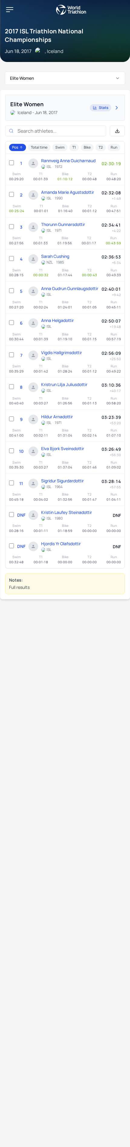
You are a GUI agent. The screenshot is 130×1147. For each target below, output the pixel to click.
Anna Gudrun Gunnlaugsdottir (69, 288)
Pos (15, 147)
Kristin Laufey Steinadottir (66, 512)
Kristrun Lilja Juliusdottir (64, 384)
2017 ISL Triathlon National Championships (44, 35)
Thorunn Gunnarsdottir (63, 224)
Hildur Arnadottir (57, 416)
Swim (59, 147)
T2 (101, 147)
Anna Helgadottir (57, 320)
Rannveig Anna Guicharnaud (68, 160)
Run (114, 147)
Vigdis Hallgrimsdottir (61, 352)
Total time (39, 147)
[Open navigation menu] (10, 10)
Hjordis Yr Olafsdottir (61, 543)
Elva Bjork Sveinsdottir (62, 448)
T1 (74, 147)
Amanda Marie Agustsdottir (67, 192)
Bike (87, 147)
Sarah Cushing (55, 256)
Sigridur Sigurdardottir (62, 481)
